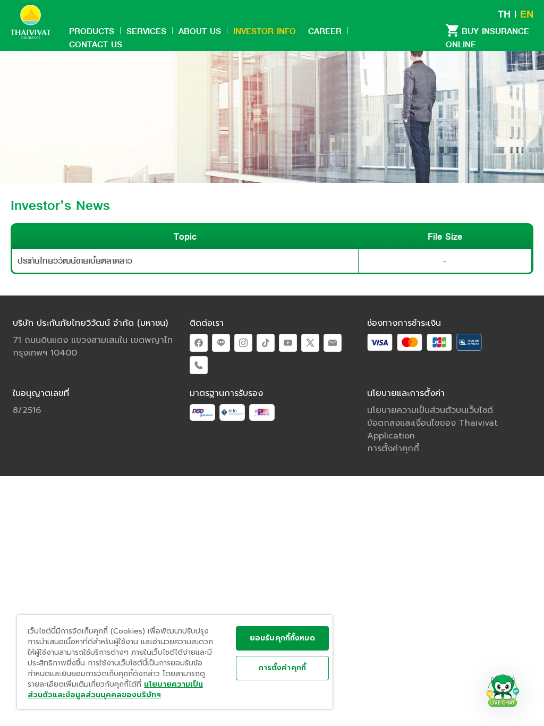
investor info (264, 31)
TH (504, 14)
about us (199, 31)
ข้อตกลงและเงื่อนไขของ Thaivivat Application (432, 429)
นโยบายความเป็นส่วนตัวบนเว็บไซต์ (430, 410)
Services (146, 31)
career (325, 31)
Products (91, 31)
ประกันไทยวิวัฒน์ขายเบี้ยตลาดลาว (75, 260)
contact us (95, 44)
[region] (175, 662)
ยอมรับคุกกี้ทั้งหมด (282, 638)
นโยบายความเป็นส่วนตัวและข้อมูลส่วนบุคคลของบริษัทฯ (115, 689)
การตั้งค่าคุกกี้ (282, 667)
